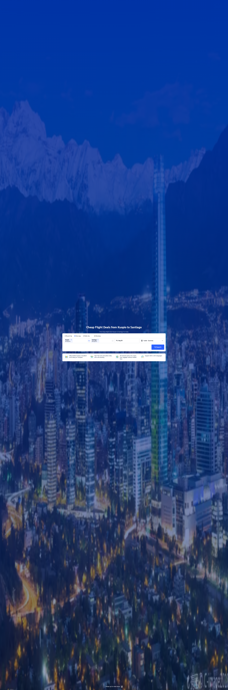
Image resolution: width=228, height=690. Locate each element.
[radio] (68, 336)
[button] (187, 2)
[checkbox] (97, 336)
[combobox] (73, 341)
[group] (76, 340)
